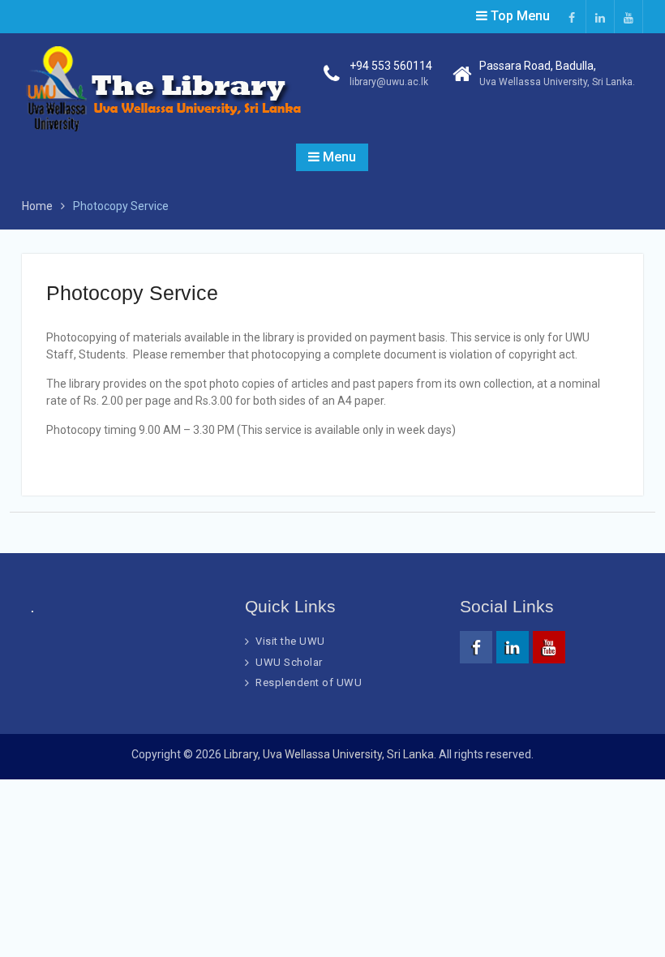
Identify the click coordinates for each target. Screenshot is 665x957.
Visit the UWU (290, 641)
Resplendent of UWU (308, 682)
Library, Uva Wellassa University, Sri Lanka (329, 754)
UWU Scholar (289, 662)
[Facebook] (572, 16)
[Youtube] (628, 16)
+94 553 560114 (391, 65)
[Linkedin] (600, 16)
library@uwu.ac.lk (389, 82)
